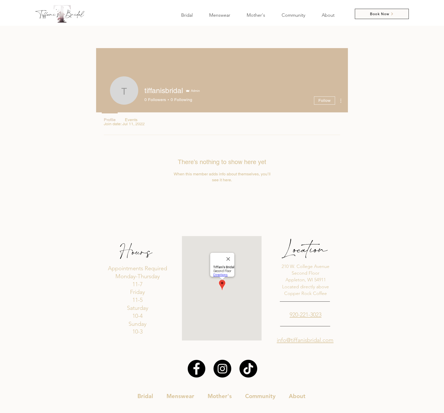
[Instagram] (222, 369)
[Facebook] (196, 369)
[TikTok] (248, 369)
